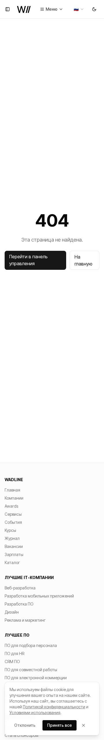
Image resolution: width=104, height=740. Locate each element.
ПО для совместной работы (31, 669)
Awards (11, 506)
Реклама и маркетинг (25, 620)
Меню (51, 9)
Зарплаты (14, 554)
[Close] (83, 725)
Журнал (12, 538)
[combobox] (79, 9)
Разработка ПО (19, 604)
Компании (14, 498)
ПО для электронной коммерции (36, 677)
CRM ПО (12, 661)
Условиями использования (35, 712)
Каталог (12, 562)
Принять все (59, 725)
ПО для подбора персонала (31, 645)
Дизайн (12, 612)
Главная (12, 489)
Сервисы (13, 514)
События (13, 522)
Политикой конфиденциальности (54, 706)
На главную (83, 260)
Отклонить (25, 725)
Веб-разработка (20, 587)
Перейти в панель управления (28, 260)
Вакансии (14, 546)
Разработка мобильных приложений (39, 595)
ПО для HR (14, 653)
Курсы (10, 530)
